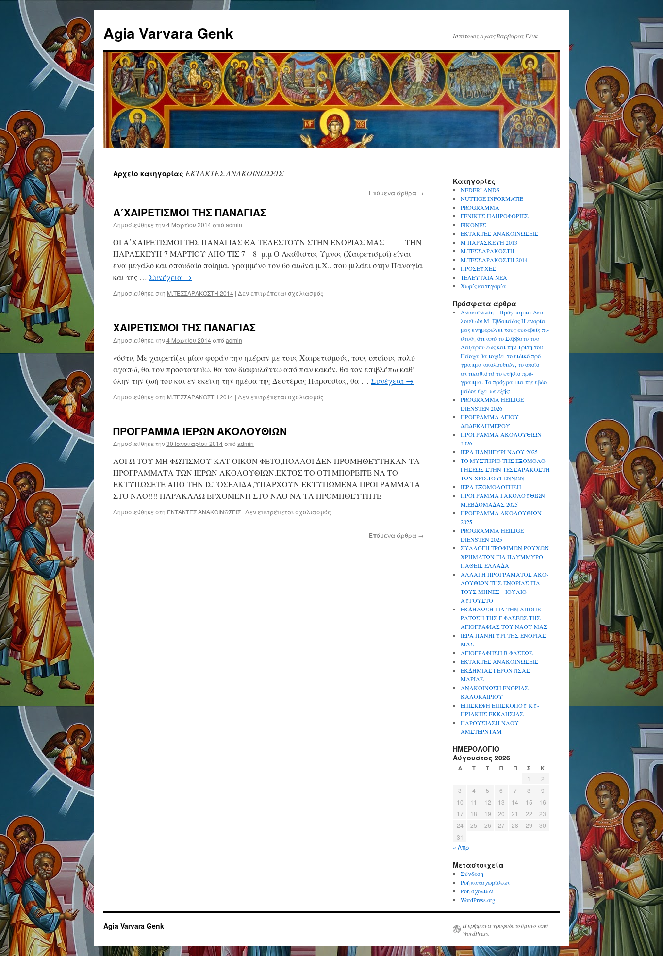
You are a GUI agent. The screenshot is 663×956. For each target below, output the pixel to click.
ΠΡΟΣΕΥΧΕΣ (478, 268)
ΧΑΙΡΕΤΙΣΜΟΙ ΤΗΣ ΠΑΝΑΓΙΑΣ (184, 327)
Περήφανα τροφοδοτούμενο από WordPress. (505, 929)
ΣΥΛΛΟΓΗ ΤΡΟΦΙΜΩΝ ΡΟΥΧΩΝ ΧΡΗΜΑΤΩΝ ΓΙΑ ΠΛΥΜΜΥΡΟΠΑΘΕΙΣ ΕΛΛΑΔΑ (505, 556)
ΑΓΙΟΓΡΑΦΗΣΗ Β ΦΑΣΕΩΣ (497, 653)
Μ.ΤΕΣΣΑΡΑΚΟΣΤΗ (487, 251)
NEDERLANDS (480, 190)
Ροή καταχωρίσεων (486, 882)
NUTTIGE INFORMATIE (492, 198)
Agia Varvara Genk (168, 32)
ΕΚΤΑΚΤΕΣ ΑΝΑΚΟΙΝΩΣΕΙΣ (204, 512)
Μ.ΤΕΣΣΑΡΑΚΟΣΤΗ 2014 (200, 293)
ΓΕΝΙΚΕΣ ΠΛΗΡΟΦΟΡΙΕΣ (495, 216)
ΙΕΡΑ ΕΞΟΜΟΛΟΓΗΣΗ (491, 487)
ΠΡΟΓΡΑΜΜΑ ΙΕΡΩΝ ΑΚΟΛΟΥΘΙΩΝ (200, 431)
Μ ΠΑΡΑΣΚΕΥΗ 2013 (489, 242)
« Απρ (461, 847)
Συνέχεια (170, 277)
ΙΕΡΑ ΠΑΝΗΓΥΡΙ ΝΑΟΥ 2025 (499, 452)
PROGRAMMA (480, 207)
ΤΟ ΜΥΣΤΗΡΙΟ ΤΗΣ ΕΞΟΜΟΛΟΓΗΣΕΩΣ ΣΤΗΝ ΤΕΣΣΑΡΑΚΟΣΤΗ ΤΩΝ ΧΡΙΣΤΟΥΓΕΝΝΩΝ (505, 469)
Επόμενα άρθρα (396, 192)
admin (234, 224)
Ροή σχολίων (477, 891)
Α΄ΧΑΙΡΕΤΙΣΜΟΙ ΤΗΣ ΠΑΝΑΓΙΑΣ (189, 212)
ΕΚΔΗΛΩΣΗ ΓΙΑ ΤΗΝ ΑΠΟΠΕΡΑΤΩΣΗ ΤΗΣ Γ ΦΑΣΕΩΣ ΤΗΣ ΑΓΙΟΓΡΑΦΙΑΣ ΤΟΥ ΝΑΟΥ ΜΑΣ (504, 617)
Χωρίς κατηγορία (483, 286)
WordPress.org (478, 900)
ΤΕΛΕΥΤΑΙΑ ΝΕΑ (484, 277)
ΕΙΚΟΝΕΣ (473, 225)
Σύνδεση (472, 873)
